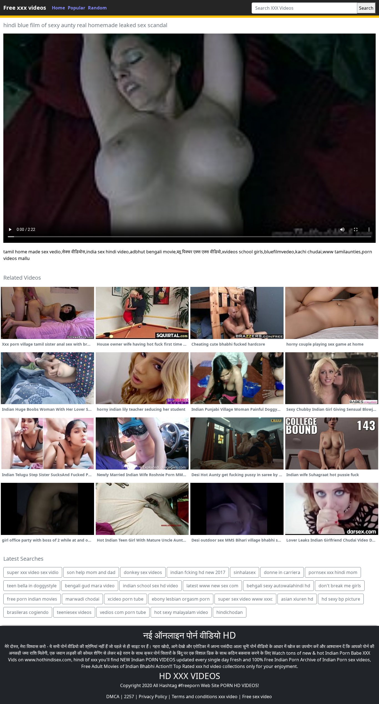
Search (366, 8)
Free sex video (257, 696)
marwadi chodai (82, 599)
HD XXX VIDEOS (189, 676)
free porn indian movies (32, 599)
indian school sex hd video (150, 586)
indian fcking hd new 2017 (197, 572)
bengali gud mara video (90, 586)
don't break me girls (340, 586)
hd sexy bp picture (341, 599)
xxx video (227, 696)
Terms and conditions (194, 696)
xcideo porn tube (125, 599)
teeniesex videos (74, 612)
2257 (129, 696)
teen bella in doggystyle (32, 586)
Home (58, 8)
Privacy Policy (153, 696)
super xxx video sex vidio (33, 572)
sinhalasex (245, 572)
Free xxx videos (24, 7)
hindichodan (229, 612)
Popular (76, 8)
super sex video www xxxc (245, 599)
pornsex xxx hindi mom (333, 572)
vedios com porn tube (123, 612)
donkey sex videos (143, 572)
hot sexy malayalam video (181, 612)
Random (97, 8)
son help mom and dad (91, 572)
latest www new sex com (212, 586)
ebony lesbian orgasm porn (181, 599)
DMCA (112, 696)
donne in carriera (282, 572)
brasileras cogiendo (28, 612)
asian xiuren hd (297, 599)
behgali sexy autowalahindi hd (278, 586)
